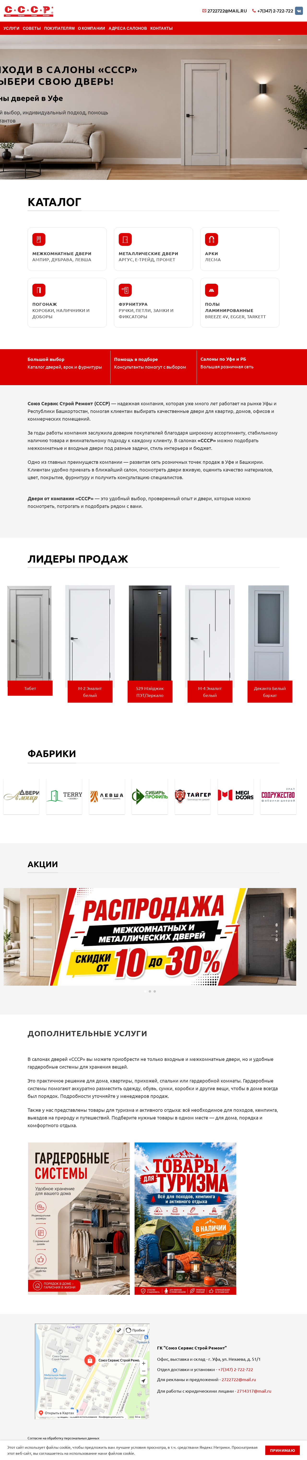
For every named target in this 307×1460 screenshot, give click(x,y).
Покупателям (59, 28)
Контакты (161, 28)
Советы (32, 28)
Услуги (11, 28)
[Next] (297, 646)
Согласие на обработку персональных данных (63, 1438)
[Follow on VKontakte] (299, 11)
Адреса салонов (128, 28)
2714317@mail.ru (254, 1390)
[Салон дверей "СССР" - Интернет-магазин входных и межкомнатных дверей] (28, 11)
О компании (91, 28)
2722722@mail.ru (239, 1379)
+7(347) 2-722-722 (235, 1369)
